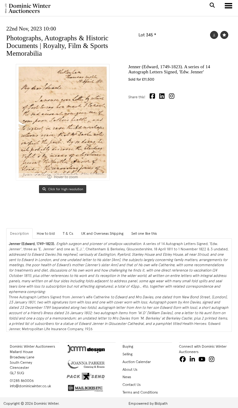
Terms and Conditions (140, 392)
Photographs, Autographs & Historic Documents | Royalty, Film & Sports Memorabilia (57, 45)
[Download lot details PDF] (214, 35)
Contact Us (131, 384)
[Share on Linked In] (162, 97)
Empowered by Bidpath (148, 403)
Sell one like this (144, 233)
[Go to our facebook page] (183, 360)
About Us (129, 369)
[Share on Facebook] (153, 97)
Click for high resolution (65, 189)
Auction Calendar (136, 361)
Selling (127, 354)
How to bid (46, 233)
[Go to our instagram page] (172, 97)
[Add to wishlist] (224, 35)
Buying (127, 346)
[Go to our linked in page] (192, 360)
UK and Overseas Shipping (102, 233)
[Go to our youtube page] (202, 360)
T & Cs (68, 233)
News (126, 376)
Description (19, 233)
